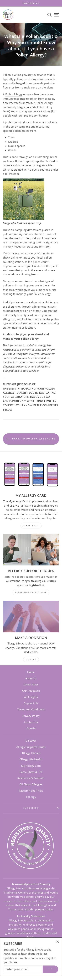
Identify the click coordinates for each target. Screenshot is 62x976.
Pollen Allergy (13, 94)
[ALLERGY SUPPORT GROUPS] (31, 549)
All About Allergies (31, 784)
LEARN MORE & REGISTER (31, 592)
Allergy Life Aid (31, 753)
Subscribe (31, 808)
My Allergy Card (31, 765)
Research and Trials (31, 790)
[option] (31, 3)
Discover (30, 740)
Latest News (30, 684)
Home (31, 672)
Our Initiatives (31, 690)
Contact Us (31, 722)
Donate (31, 728)
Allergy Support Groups (30, 747)
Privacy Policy (31, 715)
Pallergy (31, 797)
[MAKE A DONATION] (31, 616)
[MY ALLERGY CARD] (31, 474)
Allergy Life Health (31, 759)
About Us (31, 678)
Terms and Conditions (31, 709)
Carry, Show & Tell (31, 772)
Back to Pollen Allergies (33, 438)
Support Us (31, 703)
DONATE (31, 659)
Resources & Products (31, 778)
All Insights (31, 697)
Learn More (31, 525)
